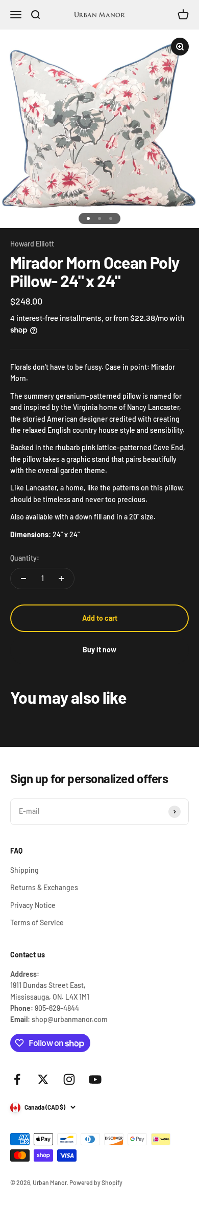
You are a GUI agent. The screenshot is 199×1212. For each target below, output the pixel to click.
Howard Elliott (32, 243)
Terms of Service (37, 922)
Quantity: (24, 558)
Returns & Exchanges (44, 887)
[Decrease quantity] (23, 578)
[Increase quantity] (61, 578)
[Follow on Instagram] (69, 1079)
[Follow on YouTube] (95, 1079)
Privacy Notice (33, 905)
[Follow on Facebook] (17, 1079)
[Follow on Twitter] (43, 1079)
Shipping (24, 870)
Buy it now (99, 649)
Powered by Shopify (95, 1182)
